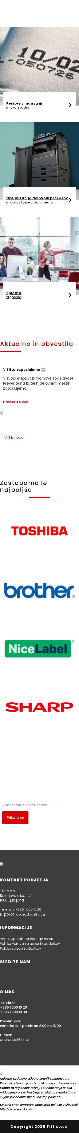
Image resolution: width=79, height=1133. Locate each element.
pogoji (32, 827)
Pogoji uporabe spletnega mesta (27, 938)
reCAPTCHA (19, 827)
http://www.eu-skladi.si (16, 1109)
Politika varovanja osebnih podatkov (30, 943)
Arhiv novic (14, 437)
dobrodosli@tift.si (30, 914)
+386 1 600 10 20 (28, 909)
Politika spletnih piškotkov (20, 948)
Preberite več (15, 402)
